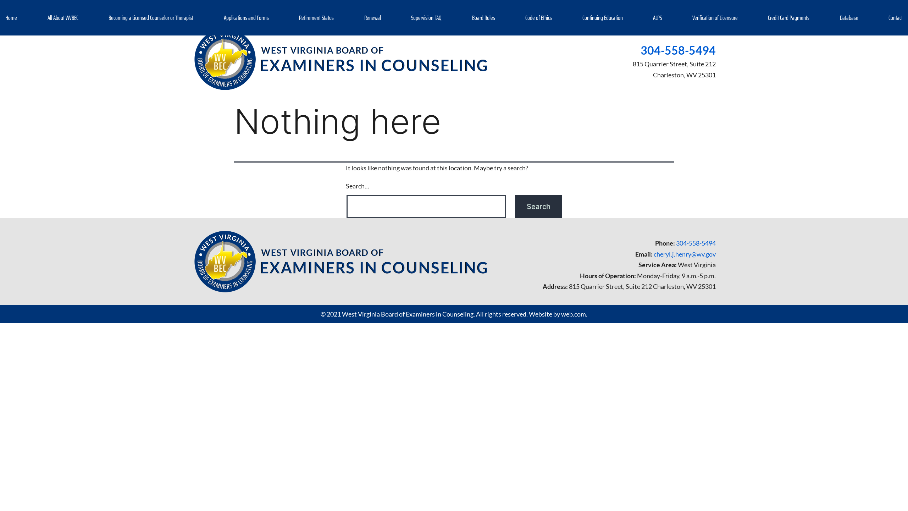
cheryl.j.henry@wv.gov (685, 254)
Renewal (372, 18)
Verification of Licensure (715, 18)
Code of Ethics (538, 18)
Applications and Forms (246, 18)
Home (11, 18)
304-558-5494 (678, 50)
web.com (573, 314)
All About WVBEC (63, 18)
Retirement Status (316, 18)
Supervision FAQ (426, 18)
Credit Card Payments (788, 18)
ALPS (657, 18)
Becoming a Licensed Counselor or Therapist (151, 18)
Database (849, 18)
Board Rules (483, 18)
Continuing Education (602, 18)
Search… (357, 186)
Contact (895, 18)
